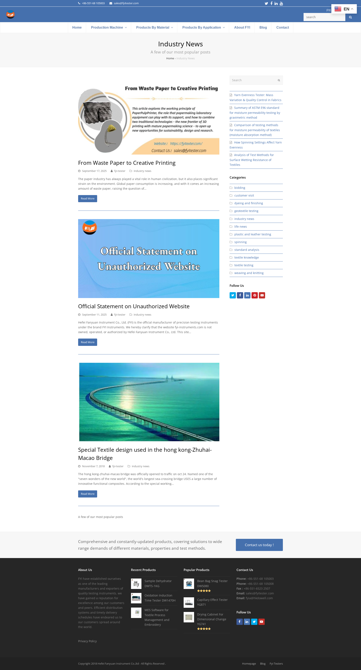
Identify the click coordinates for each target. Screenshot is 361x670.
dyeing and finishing (248, 203)
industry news (142, 171)
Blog (263, 663)
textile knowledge (246, 257)
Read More (87, 198)
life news (240, 226)
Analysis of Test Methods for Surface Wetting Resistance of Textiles (252, 160)
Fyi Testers (276, 663)
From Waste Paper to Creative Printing (126, 162)
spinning (240, 242)
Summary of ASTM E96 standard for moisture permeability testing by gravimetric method (255, 112)
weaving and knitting (249, 273)
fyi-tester (119, 171)
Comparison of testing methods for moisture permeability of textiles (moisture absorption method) (255, 130)
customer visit (244, 195)
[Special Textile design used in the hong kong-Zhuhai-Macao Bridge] (148, 402)
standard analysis (246, 250)
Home (170, 58)
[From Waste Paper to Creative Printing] (148, 115)
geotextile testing (246, 211)
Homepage (249, 663)
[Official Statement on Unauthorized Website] (148, 258)
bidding (239, 188)
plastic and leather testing (252, 234)
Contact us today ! (259, 544)
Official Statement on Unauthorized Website (134, 306)
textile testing (243, 265)
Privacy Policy (87, 641)
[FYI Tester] (10, 14)
